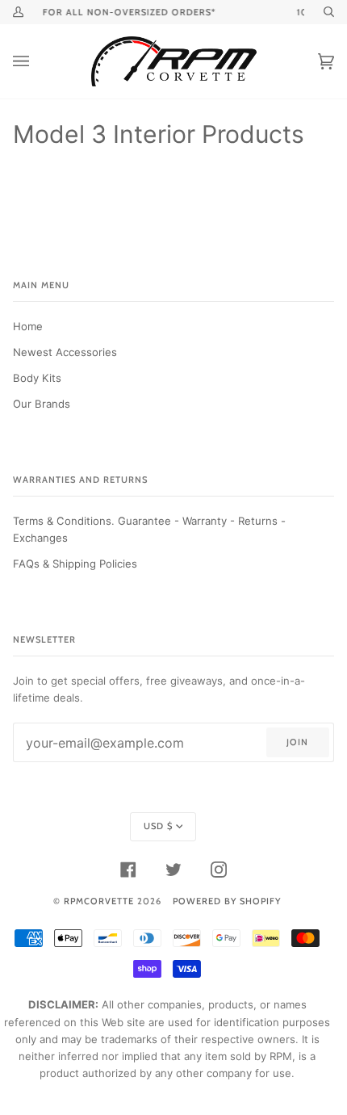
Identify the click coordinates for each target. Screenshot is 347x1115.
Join (297, 742)
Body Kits (37, 377)
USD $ (158, 826)
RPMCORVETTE (99, 901)
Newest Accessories (65, 352)
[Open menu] (37, 61)
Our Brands (41, 403)
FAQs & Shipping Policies (75, 563)
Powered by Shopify (227, 901)
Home (28, 326)
